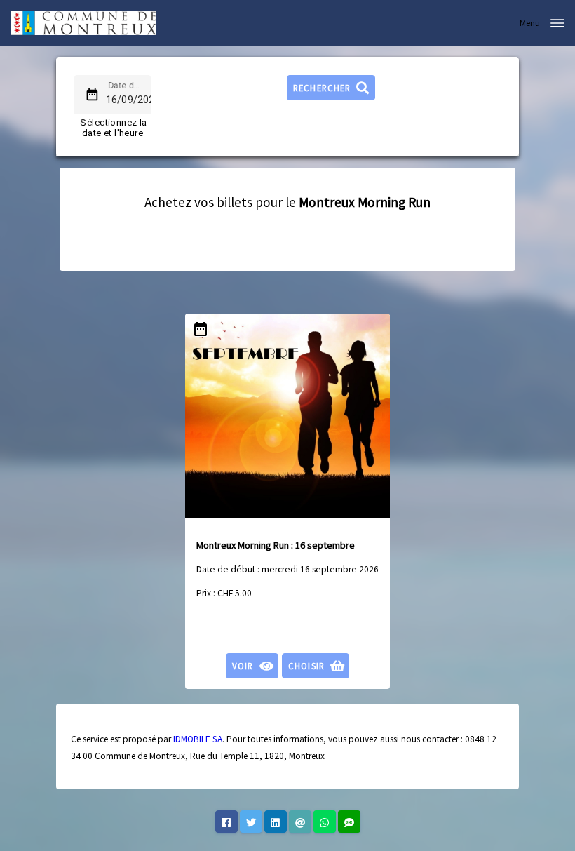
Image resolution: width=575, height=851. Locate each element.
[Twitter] (251, 821)
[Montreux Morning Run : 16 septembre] (287, 416)
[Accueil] (83, 23)
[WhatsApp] (324, 821)
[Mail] (300, 821)
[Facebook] (226, 821)
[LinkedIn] (275, 821)
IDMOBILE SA (197, 739)
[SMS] (349, 821)
